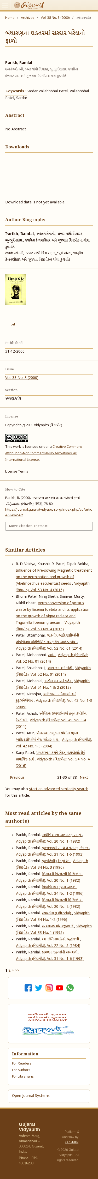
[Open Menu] (5, 5)
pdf (13, 324)
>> (17, 970)
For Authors (21, 1070)
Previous (17, 777)
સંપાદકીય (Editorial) (57, 913)
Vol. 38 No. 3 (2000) (55, 18)
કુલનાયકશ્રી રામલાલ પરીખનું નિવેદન (65, 848)
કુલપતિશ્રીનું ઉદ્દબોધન (56, 861)
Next (84, 777)
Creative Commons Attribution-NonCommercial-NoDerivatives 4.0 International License (44, 453)
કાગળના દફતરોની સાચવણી (60, 952)
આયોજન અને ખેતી (60, 668)
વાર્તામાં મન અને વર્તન (58, 681)
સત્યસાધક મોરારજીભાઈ (58, 926)
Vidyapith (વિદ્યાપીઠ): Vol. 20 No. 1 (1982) (48, 841)
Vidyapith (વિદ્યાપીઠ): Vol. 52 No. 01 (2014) (49, 648)
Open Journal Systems (31, 1095)
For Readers (21, 1063)
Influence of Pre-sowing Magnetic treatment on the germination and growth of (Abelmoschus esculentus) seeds (54, 577)
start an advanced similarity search (58, 789)
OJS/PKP (71, 1142)
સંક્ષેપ (52, 655)
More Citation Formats (28, 526)
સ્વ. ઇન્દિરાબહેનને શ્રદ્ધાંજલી (61, 939)
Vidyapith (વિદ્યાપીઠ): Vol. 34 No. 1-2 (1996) (50, 893)
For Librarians (23, 1076)
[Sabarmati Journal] (49, 1030)
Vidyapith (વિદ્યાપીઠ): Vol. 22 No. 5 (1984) (48, 946)
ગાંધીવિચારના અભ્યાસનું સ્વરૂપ (62, 835)
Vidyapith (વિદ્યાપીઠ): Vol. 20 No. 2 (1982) (48, 906)
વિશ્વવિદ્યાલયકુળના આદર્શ (59, 887)
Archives (27, 18)
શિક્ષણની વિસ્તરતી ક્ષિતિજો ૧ (62, 874)
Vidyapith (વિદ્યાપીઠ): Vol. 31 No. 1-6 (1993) (50, 854)
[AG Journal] (48, 1017)
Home (10, 18)
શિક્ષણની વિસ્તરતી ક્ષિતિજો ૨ (62, 900)
